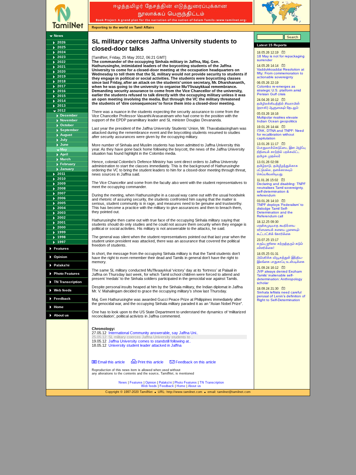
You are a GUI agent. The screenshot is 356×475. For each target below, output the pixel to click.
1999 (61, 232)
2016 (61, 91)
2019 (61, 76)
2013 (61, 105)
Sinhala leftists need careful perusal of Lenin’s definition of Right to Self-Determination (281, 296)
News (58, 36)
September (69, 130)
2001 (61, 222)
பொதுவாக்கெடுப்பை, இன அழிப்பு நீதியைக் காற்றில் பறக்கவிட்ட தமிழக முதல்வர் (281, 152)
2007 (61, 193)
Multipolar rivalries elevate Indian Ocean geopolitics (277, 119)
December (69, 115)
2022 (61, 62)
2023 (61, 57)
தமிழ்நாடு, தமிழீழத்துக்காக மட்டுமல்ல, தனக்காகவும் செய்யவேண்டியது (277, 170)
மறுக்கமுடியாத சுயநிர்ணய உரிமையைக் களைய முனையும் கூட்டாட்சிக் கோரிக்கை (278, 230)
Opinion (60, 257)
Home (59, 307)
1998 (61, 237)
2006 (61, 198)
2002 (61, 217)
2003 (61, 213)
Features (61, 248)
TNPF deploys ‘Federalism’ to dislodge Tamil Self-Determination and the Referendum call (280, 210)
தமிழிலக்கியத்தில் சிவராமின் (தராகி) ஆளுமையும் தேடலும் (278, 106)
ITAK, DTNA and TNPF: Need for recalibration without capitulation (280, 134)
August (66, 135)
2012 (61, 110)
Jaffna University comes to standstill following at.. (149, 341)
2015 (61, 96)
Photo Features (67, 273)
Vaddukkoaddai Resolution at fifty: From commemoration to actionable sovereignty (280, 73)
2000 (61, 227)
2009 (61, 183)
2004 (61, 208)
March (65, 159)
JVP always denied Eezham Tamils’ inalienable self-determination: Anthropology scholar (279, 277)
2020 (61, 71)
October (67, 125)
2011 (61, 174)
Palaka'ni (62, 265)
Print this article (150, 362)
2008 (61, 188)
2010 (61, 178)
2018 (61, 81)
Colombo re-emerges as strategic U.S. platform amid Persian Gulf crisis (279, 90)
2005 (61, 203)
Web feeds (63, 290)
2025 (61, 47)
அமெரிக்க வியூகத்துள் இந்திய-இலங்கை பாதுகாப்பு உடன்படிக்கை (281, 260)
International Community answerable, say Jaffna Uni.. (153, 333)
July (63, 140)
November (69, 120)
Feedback (62, 298)
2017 (61, 86)
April (64, 154)
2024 (61, 52)
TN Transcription (68, 282)
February (67, 164)
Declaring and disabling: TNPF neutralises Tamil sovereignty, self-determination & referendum (281, 189)
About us (61, 315)
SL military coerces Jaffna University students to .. (150, 337)
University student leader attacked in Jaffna (144, 345)
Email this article (111, 362)
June (64, 144)
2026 (61, 42)
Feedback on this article (196, 362)
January (67, 169)
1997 (61, 242)
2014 (61, 101)
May (63, 149)
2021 (61, 67)
